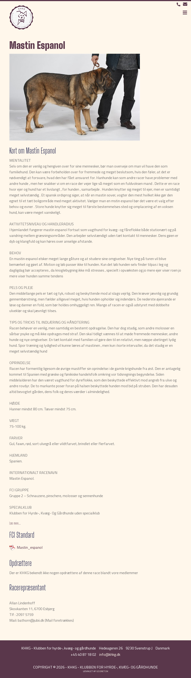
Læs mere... (15, 523)
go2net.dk (102, 671)
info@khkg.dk (109, 654)
